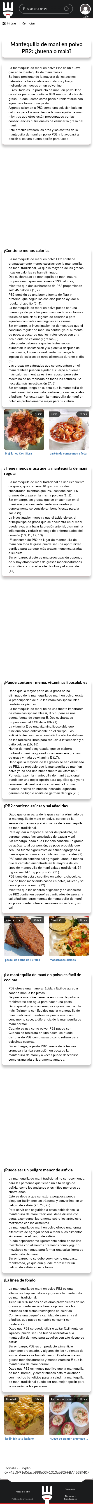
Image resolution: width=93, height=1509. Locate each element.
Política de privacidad (22, 1499)
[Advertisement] (46, 196)
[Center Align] (68, 6)
